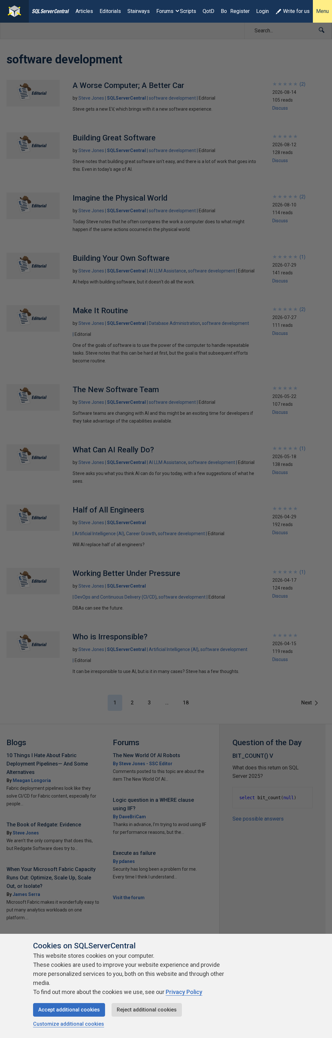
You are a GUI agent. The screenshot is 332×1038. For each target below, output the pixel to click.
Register (240, 11)
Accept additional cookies (69, 1010)
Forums (164, 11)
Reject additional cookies (147, 1010)
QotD (208, 11)
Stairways (138, 11)
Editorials (110, 11)
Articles (84, 11)
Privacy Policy (184, 991)
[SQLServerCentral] (14, 11)
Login (262, 11)
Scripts (188, 11)
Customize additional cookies (68, 1024)
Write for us (296, 11)
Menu (322, 11)
